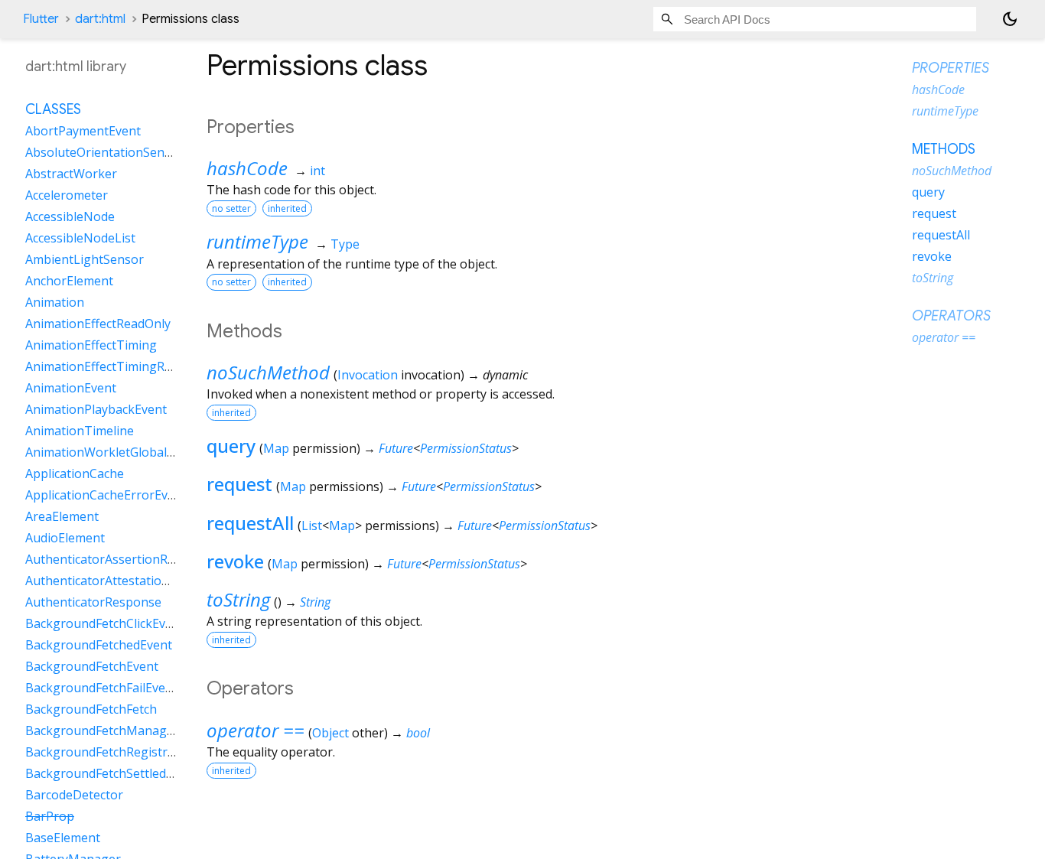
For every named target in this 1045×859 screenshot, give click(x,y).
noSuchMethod (268, 372)
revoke (235, 561)
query (231, 445)
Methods (943, 149)
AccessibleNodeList (80, 237)
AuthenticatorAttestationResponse (125, 580)
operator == (255, 730)
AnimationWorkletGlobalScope (113, 452)
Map (276, 448)
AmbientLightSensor (84, 259)
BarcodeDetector (74, 794)
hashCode (247, 168)
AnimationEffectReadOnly (98, 323)
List (311, 525)
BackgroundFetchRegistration (111, 751)
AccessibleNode (70, 216)
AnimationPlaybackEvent (96, 409)
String (315, 602)
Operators (951, 315)
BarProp (49, 816)
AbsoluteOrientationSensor (104, 152)
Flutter (41, 19)
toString (238, 599)
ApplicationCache (74, 473)
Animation (54, 302)
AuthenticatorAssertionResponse (120, 559)
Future (396, 448)
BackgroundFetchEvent (91, 666)
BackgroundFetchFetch (91, 709)
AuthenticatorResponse (93, 602)
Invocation (367, 374)
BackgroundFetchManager (102, 730)
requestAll (250, 522)
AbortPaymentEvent (83, 130)
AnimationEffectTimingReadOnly (118, 366)
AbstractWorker (71, 173)
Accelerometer (66, 195)
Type (345, 244)
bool (418, 732)
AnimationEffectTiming (91, 345)
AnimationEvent (70, 387)
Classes (53, 109)
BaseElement (62, 837)
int (317, 170)
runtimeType (257, 241)
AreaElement (62, 516)
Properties (950, 68)
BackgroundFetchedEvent (98, 644)
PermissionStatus (466, 448)
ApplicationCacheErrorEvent (106, 494)
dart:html (100, 19)
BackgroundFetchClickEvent (104, 623)
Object (330, 732)
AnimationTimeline (79, 430)
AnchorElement (69, 280)
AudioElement (65, 537)
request (239, 483)
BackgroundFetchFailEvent (101, 687)
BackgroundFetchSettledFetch (111, 773)
